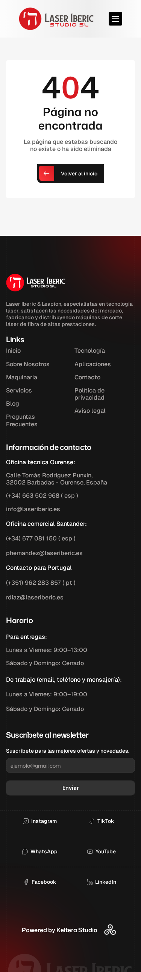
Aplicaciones (92, 364)
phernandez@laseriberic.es (44, 553)
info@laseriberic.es (33, 509)
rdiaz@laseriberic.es (35, 597)
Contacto (87, 377)
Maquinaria (21, 377)
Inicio (13, 351)
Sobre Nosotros (28, 364)
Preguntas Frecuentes (22, 420)
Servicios (19, 390)
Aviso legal (90, 411)
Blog (12, 404)
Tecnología (89, 351)
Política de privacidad (90, 393)
